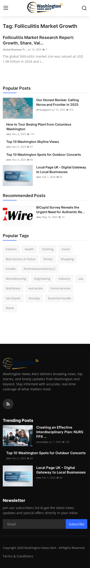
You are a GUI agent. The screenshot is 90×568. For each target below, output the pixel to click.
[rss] (8, 404)
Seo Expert (13, 298)
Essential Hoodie (59, 298)
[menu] (6, 8)
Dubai (10, 308)
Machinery (13, 288)
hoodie (10, 269)
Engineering (42, 279)
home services (60, 288)
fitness (48, 259)
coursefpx (42, 442)
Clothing (48, 249)
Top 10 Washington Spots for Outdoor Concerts (43, 154)
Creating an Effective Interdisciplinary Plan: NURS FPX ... (59, 432)
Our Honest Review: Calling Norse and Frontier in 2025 (57, 102)
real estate (35, 288)
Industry (64, 279)
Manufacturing (16, 279)
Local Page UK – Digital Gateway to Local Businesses (61, 169)
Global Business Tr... (15, 49)
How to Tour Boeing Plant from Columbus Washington (38, 126)
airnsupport (43, 109)
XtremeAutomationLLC (39, 269)
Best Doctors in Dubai (20, 259)
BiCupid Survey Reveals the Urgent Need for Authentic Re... (60, 209)
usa (80, 279)
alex (8, 134)
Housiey (34, 298)
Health (29, 249)
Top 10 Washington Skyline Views (32, 142)
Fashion (11, 249)
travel (65, 249)
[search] (84, 8)
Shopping (67, 259)
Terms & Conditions (18, 556)
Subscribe (76, 524)
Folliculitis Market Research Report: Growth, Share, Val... (38, 40)
